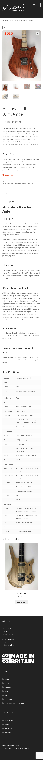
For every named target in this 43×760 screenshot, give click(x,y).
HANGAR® (8, 687)
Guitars (7, 683)
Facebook (8, 728)
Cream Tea (9, 184)
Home (6, 20)
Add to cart (21, 602)
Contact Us (9, 699)
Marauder (30, 184)
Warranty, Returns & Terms (14, 703)
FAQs (7, 695)
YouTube (8, 732)
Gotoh (16, 184)
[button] (37, 33)
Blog (7, 691)
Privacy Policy (7, 748)
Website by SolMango (21, 748)
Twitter (8, 724)
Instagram (9, 720)
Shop (11, 20)
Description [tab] (6, 194)
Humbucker (22, 184)
